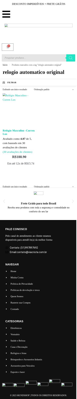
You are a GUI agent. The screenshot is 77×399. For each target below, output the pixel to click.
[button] (4, 201)
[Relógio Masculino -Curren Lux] (19, 109)
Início (5, 65)
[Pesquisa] (70, 58)
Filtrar (11, 82)
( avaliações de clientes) (17, 151)
